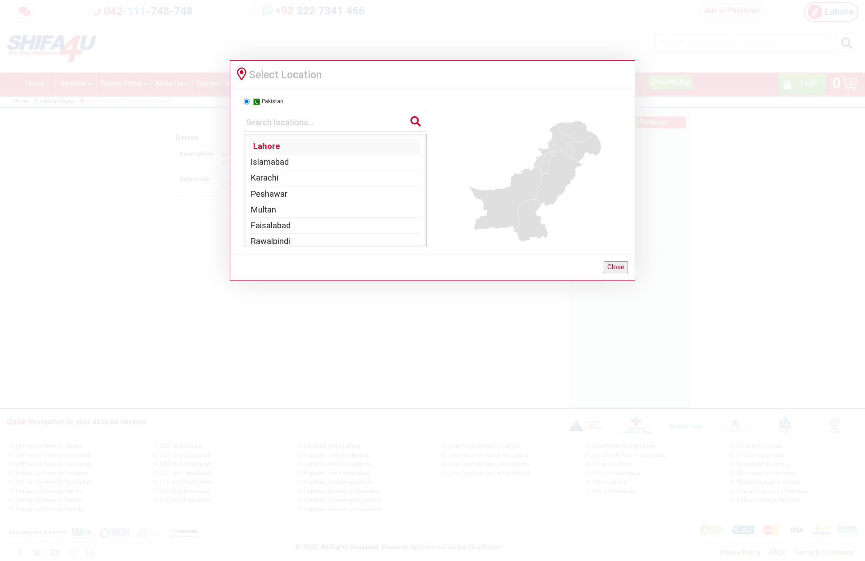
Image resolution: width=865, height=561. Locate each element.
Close (615, 267)
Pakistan (272, 101)
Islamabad (269, 162)
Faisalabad (270, 225)
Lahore (266, 146)
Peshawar (268, 194)
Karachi (264, 177)
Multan (263, 209)
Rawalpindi (270, 241)
